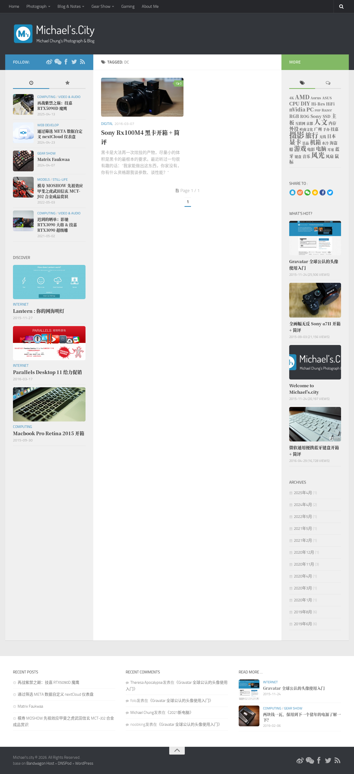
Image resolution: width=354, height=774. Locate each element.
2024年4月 (303, 504)
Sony (316, 116)
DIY (305, 103)
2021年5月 (303, 528)
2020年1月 (303, 600)
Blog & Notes (69, 6)
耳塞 (330, 149)
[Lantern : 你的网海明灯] (49, 282)
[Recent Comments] (328, 83)
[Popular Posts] (67, 83)
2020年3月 (303, 588)
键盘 (298, 156)
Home (14, 6)
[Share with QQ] (292, 193)
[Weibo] (49, 62)
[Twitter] (74, 62)
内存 (332, 123)
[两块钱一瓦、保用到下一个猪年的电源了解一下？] (249, 716)
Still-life (60, 179)
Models (43, 179)
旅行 (311, 135)
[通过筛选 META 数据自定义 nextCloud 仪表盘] (23, 132)
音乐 (306, 156)
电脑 (321, 148)
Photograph (36, 6)
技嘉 (334, 129)
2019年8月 (303, 612)
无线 (322, 136)
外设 (294, 128)
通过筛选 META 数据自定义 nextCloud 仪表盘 (56, 694)
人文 (321, 121)
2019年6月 (303, 624)
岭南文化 (306, 129)
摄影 (296, 134)
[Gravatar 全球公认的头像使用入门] (315, 238)
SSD (326, 116)
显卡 (295, 141)
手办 (326, 129)
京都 (309, 123)
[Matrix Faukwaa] (23, 161)
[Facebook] (66, 62)
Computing (46, 97)
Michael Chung (142, 712)
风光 (318, 155)
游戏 (300, 148)
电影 (311, 149)
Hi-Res (318, 104)
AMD (302, 97)
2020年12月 (304, 552)
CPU (294, 103)
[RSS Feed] (82, 62)
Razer (327, 110)
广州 (318, 129)
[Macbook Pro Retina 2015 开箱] (49, 404)
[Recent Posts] (31, 83)
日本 (331, 136)
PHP (318, 110)
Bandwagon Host (40, 763)
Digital (107, 124)
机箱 (315, 142)
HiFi (330, 104)
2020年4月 (303, 576)
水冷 (325, 142)
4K (291, 97)
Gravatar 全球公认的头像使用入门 (180, 700)
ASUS (327, 97)
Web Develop (48, 125)
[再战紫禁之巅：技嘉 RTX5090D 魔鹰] (23, 104)
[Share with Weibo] (300, 193)
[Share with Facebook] (322, 193)
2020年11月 (304, 564)
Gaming (127, 6)
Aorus (315, 97)
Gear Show (100, 6)
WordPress (84, 763)
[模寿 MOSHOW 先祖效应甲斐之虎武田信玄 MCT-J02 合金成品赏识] (23, 187)
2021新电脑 (179, 712)
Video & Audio (69, 97)
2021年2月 (303, 540)
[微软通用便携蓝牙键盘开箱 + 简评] (315, 424)
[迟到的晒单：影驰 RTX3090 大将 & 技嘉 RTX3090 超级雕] (23, 220)
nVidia (297, 109)
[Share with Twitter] (330, 193)
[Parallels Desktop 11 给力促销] (49, 343)
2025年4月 (303, 492)
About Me (150, 6)
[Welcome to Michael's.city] (315, 362)
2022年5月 (303, 516)
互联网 (300, 123)
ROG (304, 116)
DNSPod (65, 763)
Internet (21, 304)
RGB (294, 116)
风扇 (330, 156)
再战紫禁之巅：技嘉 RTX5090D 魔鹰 (48, 682)
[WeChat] (57, 62)
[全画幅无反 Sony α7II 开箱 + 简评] (315, 300)
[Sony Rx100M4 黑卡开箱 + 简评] (142, 97)
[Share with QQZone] (315, 193)
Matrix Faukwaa (30, 706)
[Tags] (302, 83)
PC (310, 109)
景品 (305, 142)
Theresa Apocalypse (146, 682)
